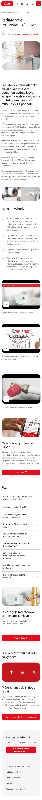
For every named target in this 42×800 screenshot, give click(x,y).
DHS (27, 12)
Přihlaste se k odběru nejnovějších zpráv (21, 750)
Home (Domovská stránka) (10, 12)
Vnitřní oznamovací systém (16, 789)
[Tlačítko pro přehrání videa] (6, 304)
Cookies (9, 783)
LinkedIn (9, 742)
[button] (27, 3)
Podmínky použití (12, 772)
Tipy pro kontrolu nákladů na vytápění (23, 34)
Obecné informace (13, 778)
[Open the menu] (38, 3)
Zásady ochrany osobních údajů (18, 766)
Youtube (33, 742)
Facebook (23, 742)
